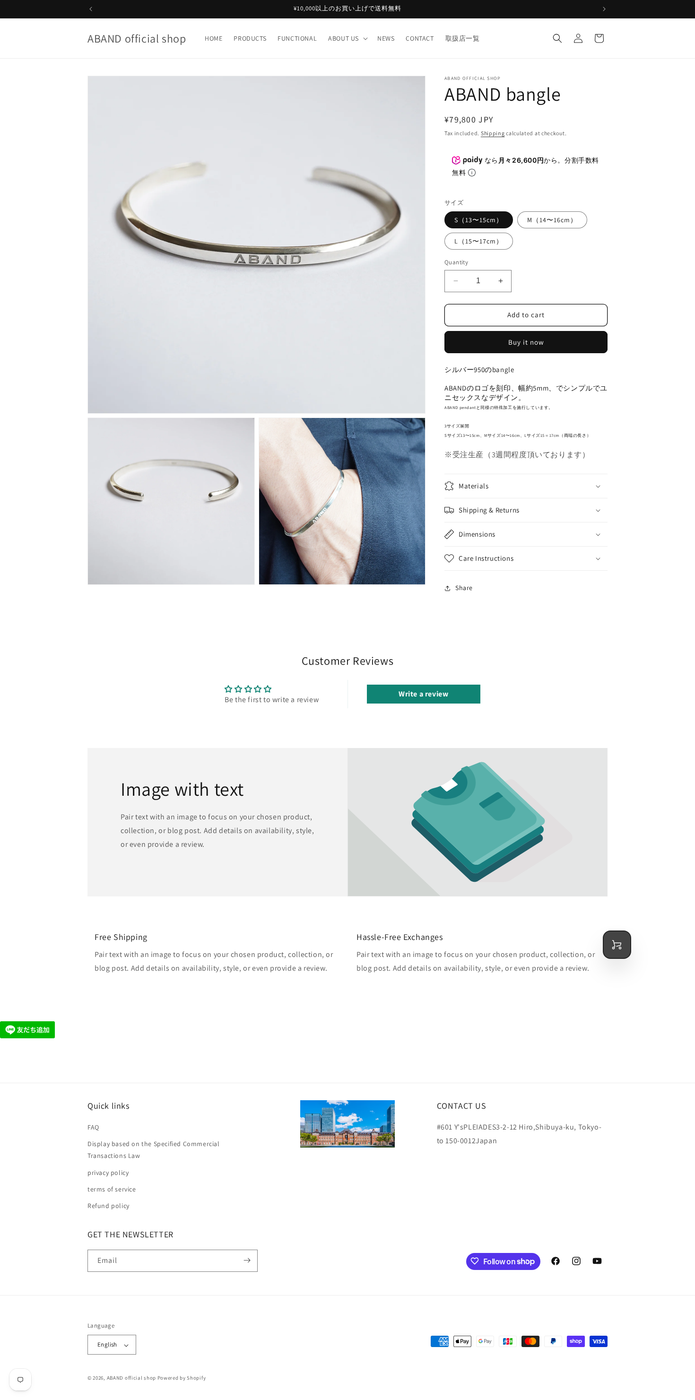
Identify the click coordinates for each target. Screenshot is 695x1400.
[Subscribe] (246, 1260)
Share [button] (464, 587)
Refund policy (108, 1206)
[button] (347, 38)
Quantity (456, 262)
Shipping (493, 133)
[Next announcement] (604, 9)
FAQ (93, 1127)
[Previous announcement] (90, 9)
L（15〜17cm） (478, 241)
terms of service (111, 1189)
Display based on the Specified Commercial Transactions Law (153, 1150)
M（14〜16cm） (552, 220)
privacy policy (108, 1172)
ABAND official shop (131, 1378)
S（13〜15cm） (478, 220)
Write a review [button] (423, 694)
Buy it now (526, 342)
